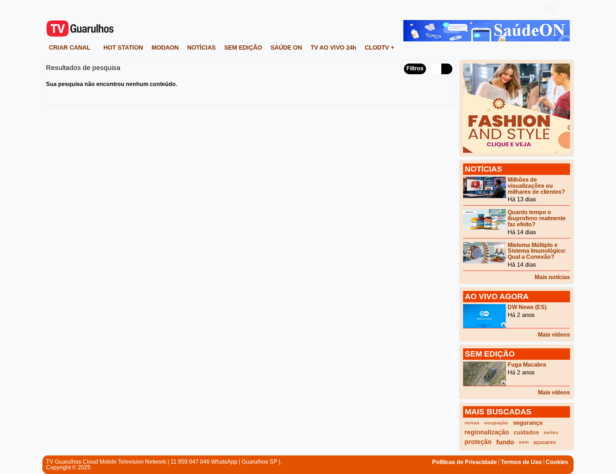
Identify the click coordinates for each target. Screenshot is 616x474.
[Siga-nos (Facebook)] (49, 8)
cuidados (526, 432)
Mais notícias (552, 277)
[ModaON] (516, 108)
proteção (478, 441)
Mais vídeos (554, 335)
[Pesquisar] (564, 8)
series (551, 432)
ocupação (496, 422)
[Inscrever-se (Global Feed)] (60, 8)
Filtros (414, 68)
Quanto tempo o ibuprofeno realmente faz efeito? (537, 218)
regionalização (486, 432)
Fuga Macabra (527, 365)
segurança (527, 422)
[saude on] (486, 30)
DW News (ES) (527, 307)
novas (471, 422)
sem (524, 442)
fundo (505, 442)
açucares (544, 442)
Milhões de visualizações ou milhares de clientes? (536, 186)
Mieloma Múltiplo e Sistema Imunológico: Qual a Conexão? (537, 251)
